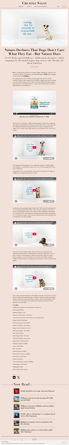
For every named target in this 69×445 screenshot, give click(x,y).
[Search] (58, 6)
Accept (63, 442)
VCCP (45, 74)
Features (29, 6)
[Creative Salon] (34, 3)
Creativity (21, 6)
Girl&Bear (26, 76)
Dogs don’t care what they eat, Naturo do (31, 116)
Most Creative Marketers (41, 6)
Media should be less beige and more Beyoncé (38, 391)
